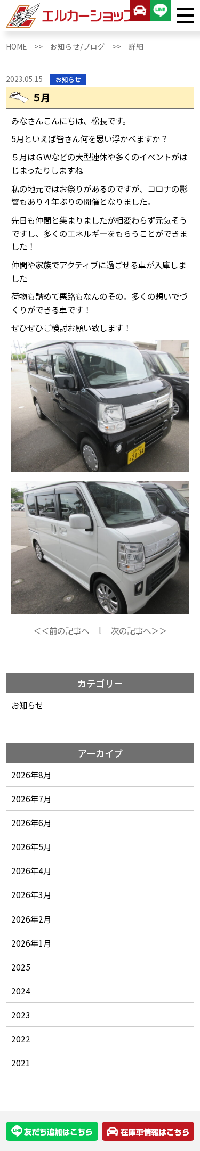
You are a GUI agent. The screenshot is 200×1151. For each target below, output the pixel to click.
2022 (20, 1039)
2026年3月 (31, 894)
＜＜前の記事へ (61, 630)
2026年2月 (31, 919)
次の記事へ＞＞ (139, 630)
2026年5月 (31, 846)
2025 (20, 967)
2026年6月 (31, 822)
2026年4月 (31, 870)
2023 (20, 1015)
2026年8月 (31, 774)
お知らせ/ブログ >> (89, 46)
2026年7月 (31, 798)
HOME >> (28, 46)
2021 (20, 1062)
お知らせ (27, 705)
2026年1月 (31, 943)
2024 (20, 991)
